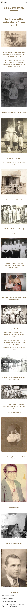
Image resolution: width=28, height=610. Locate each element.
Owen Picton (13, 606)
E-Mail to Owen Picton (8, 595)
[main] (14, 9)
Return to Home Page (8, 598)
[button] (2, 2)
